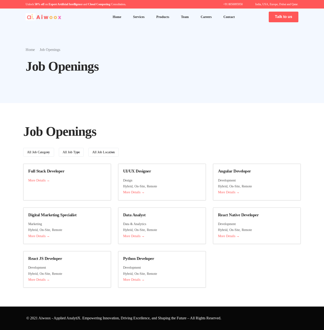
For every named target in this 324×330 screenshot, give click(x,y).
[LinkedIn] (251, 16)
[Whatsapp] (259, 16)
